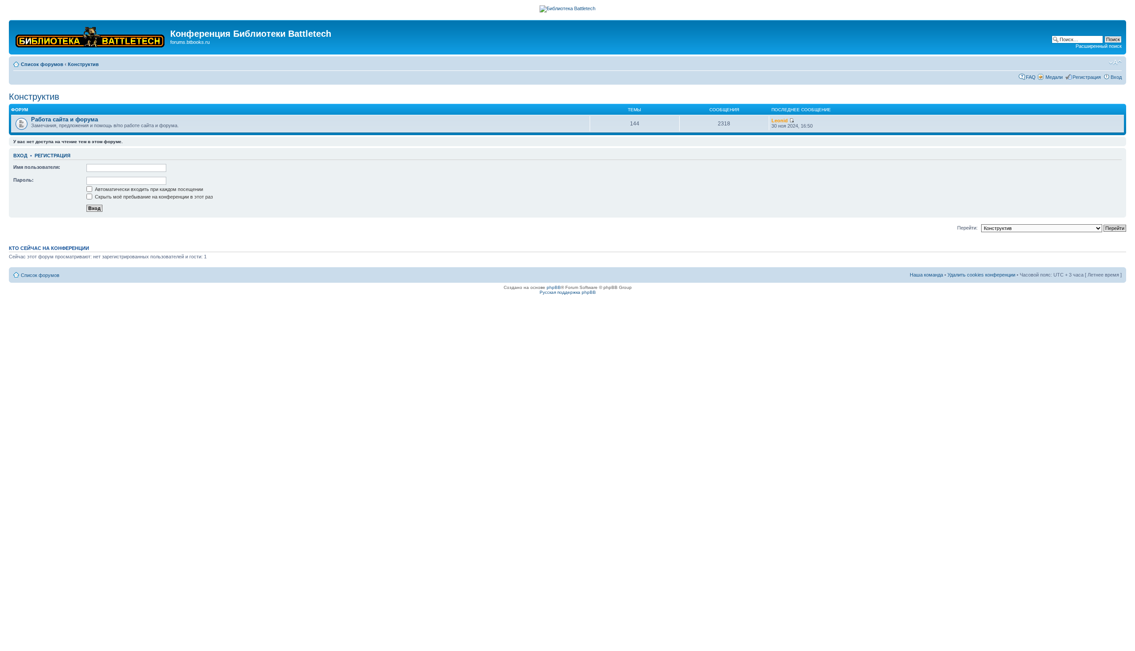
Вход (1116, 77)
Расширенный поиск (1099, 46)
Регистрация (1086, 77)
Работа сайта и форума (64, 119)
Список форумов (42, 64)
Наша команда (926, 274)
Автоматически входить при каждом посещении (148, 189)
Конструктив (83, 64)
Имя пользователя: (36, 167)
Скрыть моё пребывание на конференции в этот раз (153, 196)
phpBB (554, 287)
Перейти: (967, 227)
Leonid (779, 120)
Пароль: (23, 180)
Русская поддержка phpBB (568, 292)
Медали (1054, 77)
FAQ (1031, 77)
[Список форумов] (90, 35)
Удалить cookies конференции (981, 274)
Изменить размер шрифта (1115, 62)
